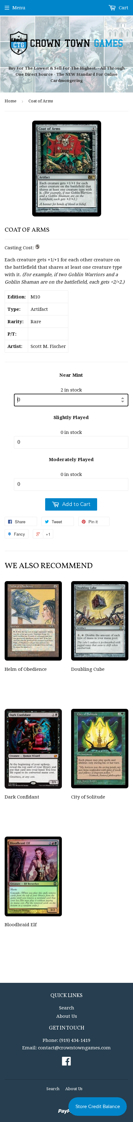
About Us (66, 1016)
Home (10, 101)
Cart (123, 8)
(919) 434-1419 (74, 1040)
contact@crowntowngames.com (74, 1048)
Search (66, 1008)
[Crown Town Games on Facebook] (66, 1063)
